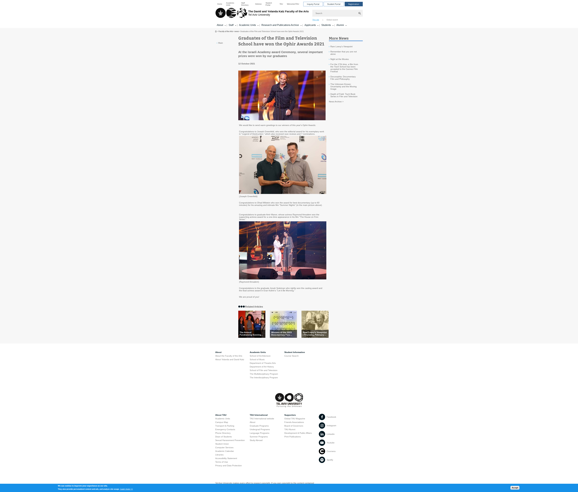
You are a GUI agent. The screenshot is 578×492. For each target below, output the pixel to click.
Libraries (219, 454)
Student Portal (269, 4)
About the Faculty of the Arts (228, 356)
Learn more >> (126, 489)
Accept (515, 487)
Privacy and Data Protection (228, 465)
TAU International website (262, 418)
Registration (353, 4)
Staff (231, 25)
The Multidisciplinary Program (264, 374)
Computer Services (224, 447)
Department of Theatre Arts (263, 363)
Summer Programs (259, 436)
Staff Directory (245, 4)
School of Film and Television (263, 370)
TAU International (259, 415)
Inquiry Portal (313, 4)
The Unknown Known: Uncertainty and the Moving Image (343, 86)
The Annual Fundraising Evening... (251, 333)
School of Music (257, 359)
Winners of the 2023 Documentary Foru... (281, 333)
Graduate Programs (259, 426)
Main (220, 43)
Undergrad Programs (260, 429)
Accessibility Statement (226, 458)
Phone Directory (223, 433)
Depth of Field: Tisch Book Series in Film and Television (343, 95)
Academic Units (230, 4)
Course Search (291, 356)
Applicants (310, 25)
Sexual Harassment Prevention (230, 440)
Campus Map (221, 422)
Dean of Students (223, 436)
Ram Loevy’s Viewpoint (341, 46)
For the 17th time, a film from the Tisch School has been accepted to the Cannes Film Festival (344, 68)
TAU (281, 4)
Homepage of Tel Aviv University (216, 31)
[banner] (289, 14)
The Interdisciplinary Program (264, 377)
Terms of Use (221, 462)
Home (219, 4)
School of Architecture (260, 356)
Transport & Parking (224, 426)
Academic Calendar (224, 451)
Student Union (222, 444)
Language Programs (259, 433)
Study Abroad (256, 440)
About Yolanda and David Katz (229, 359)
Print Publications (292, 436)
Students (326, 25)
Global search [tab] (332, 20)
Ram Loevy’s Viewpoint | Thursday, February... (315, 333)
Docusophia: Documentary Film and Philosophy (343, 77)
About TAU (220, 415)
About (220, 25)
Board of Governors (293, 426)
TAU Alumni (289, 429)
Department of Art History (262, 366)
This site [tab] (315, 20)
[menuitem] (219, 4)
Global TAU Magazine (294, 418)
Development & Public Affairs (298, 433)
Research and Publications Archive (280, 25)
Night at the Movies (339, 59)
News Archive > (336, 101)
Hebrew (258, 4)
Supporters (290, 415)
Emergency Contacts (225, 429)
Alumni (340, 25)
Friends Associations (294, 422)
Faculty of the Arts (226, 31)
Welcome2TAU (293, 4)
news (236, 31)
